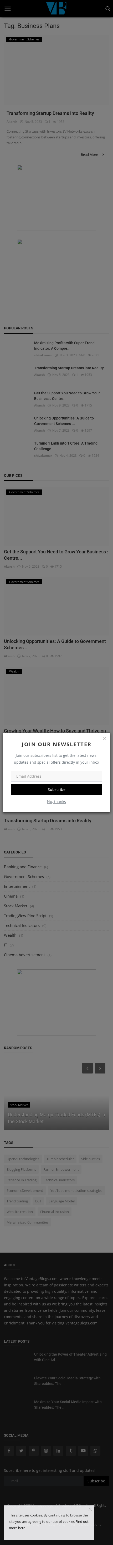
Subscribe (56, 789)
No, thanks (56, 801)
